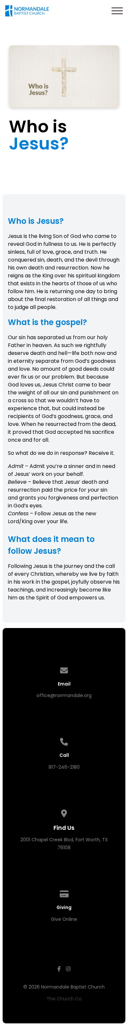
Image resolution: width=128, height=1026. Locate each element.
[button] (117, 10)
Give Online (64, 919)
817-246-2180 (64, 767)
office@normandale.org (64, 695)
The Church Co (64, 998)
